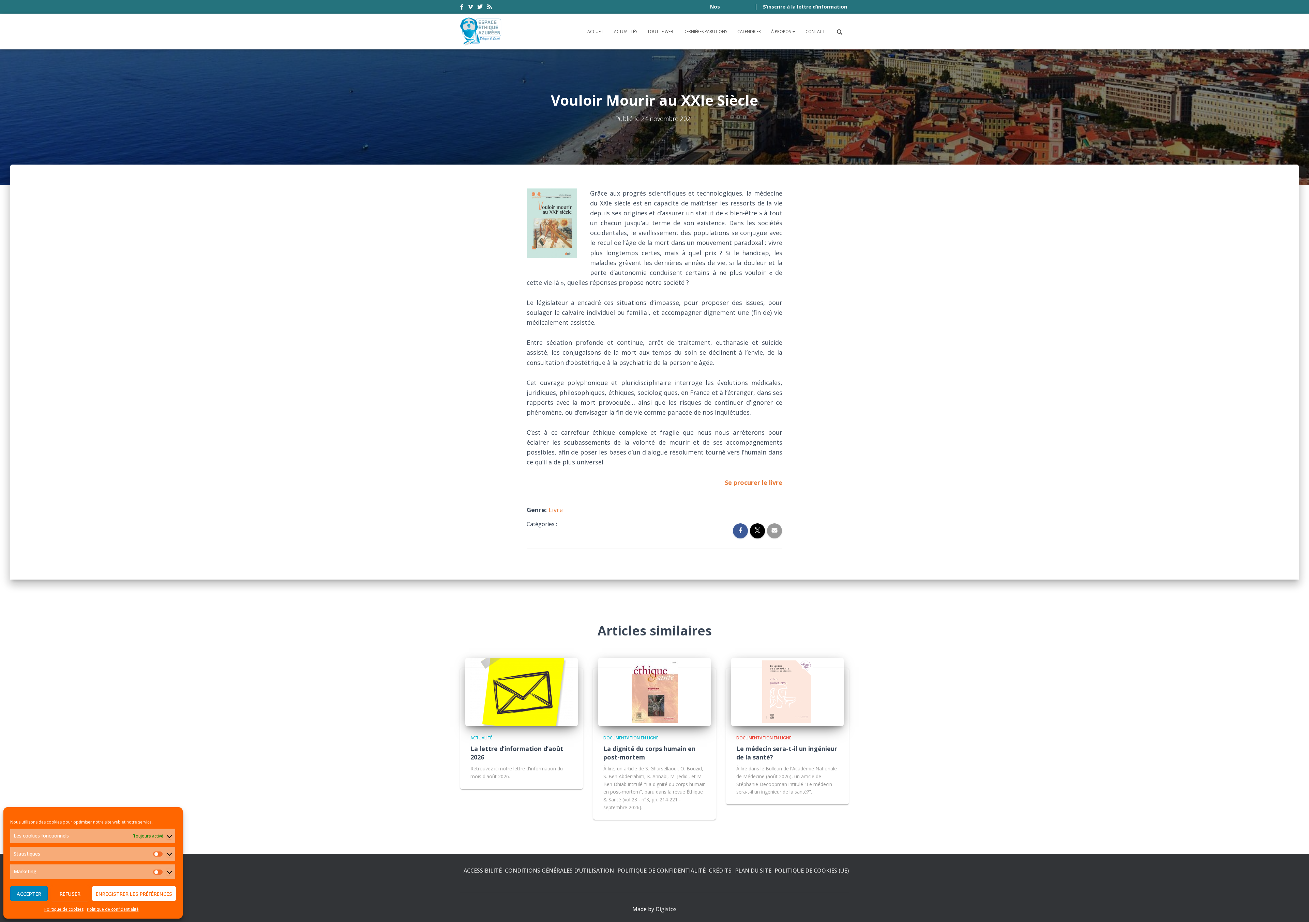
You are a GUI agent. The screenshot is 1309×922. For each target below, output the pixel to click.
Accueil (595, 31)
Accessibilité (483, 870)
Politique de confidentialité (113, 909)
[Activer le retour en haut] (1295, 908)
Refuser (70, 893)
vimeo (470, 8)
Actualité (481, 738)
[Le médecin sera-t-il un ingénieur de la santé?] (787, 691)
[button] (793, 31)
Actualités (625, 31)
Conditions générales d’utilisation (559, 870)
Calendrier (749, 31)
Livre (555, 510)
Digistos (666, 909)
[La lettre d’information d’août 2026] (521, 691)
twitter (480, 8)
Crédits (720, 870)
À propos (781, 31)
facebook (462, 8)
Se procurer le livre (753, 482)
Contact (815, 31)
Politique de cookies (64, 909)
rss (489, 8)
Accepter (29, 893)
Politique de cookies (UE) (811, 870)
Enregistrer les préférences (134, 893)
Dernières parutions (705, 31)
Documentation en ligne (630, 738)
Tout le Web (660, 31)
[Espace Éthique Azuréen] (481, 31)
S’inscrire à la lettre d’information (805, 6)
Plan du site (753, 870)
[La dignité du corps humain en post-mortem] (654, 691)
